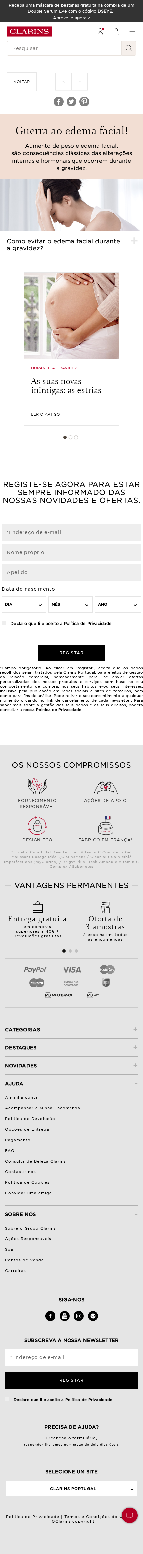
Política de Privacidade (88, 623)
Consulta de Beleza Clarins (35, 1161)
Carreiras (15, 1270)
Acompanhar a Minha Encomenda (42, 1108)
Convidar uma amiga (28, 1193)
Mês (56, 604)
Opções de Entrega (27, 1129)
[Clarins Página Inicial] (29, 31)
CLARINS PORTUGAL (73, 1488)
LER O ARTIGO (45, 414)
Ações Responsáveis (28, 1238)
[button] (130, 1515)
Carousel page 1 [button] (65, 437)
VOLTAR (22, 81)
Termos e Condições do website (100, 1516)
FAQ (10, 1150)
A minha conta (21, 1097)
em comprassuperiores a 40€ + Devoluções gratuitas (37, 925)
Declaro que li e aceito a (60, 623)
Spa (9, 1249)
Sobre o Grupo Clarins (30, 1228)
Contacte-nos (20, 1171)
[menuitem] (100, 31)
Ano (102, 604)
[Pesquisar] (129, 48)
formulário (84, 1438)
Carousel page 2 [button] (70, 437)
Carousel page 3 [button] (76, 437)
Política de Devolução (30, 1118)
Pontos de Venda (24, 1260)
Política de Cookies (27, 1182)
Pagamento (18, 1140)
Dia (8, 604)
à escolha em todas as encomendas (105, 927)
